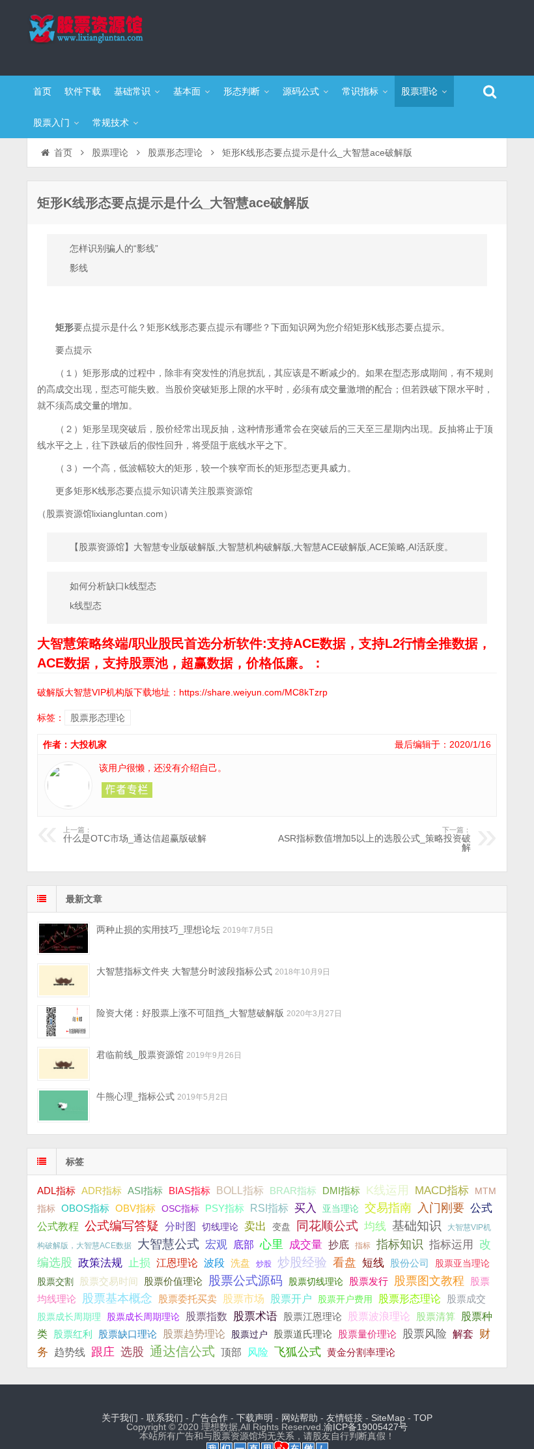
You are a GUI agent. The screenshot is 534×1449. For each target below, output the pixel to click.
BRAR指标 (293, 1191)
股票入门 (51, 122)
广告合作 (209, 1417)
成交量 (305, 1244)
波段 (214, 1262)
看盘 (344, 1262)
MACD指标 (442, 1190)
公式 (481, 1208)
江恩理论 (177, 1262)
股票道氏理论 (303, 1333)
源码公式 (301, 91)
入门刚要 (440, 1207)
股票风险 (424, 1334)
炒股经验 (302, 1262)
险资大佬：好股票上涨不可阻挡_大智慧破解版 (190, 1013)
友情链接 (344, 1417)
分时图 (180, 1226)
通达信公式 (182, 1351)
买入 (305, 1207)
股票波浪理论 (379, 1316)
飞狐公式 (297, 1351)
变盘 (281, 1227)
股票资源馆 (111, 36)
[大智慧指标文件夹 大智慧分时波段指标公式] (63, 980)
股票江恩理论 (312, 1316)
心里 (271, 1244)
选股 (132, 1351)
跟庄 (103, 1351)
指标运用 (451, 1244)
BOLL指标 (240, 1190)
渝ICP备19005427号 (366, 1427)
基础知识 (417, 1226)
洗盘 (240, 1262)
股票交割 (55, 1281)
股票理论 (419, 91)
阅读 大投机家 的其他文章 (127, 790)
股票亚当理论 (462, 1263)
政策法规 (100, 1263)
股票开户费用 (345, 1299)
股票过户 (249, 1334)
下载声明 (254, 1417)
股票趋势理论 (194, 1333)
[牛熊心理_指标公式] (63, 1105)
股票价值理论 (173, 1281)
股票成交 (466, 1298)
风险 (257, 1352)
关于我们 (120, 1417)
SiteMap (388, 1417)
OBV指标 (135, 1208)
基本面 (187, 91)
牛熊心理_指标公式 (135, 1096)
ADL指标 (56, 1191)
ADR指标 (101, 1190)
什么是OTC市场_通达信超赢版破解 (134, 835)
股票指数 (206, 1316)
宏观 (216, 1244)
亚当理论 (340, 1208)
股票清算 (435, 1316)
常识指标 (360, 91)
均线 (375, 1226)
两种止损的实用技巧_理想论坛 (158, 929)
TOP (423, 1417)
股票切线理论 (315, 1281)
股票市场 (243, 1298)
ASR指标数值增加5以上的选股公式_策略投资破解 (374, 840)
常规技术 (110, 122)
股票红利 (72, 1333)
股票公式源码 (245, 1280)
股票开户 (291, 1298)
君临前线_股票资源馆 (140, 1054)
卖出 (255, 1226)
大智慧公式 (168, 1244)
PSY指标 (224, 1208)
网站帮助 (299, 1417)
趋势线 (69, 1352)
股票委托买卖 (187, 1298)
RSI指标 (269, 1208)
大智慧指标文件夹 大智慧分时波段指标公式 (184, 971)
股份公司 (409, 1262)
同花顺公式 (327, 1226)
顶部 (231, 1352)
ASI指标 (145, 1191)
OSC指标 (180, 1208)
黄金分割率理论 (361, 1352)
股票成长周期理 (69, 1316)
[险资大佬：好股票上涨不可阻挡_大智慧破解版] (63, 1021)
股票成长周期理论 (143, 1316)
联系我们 (165, 1417)
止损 (139, 1263)
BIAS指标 (189, 1190)
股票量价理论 (367, 1334)
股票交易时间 (108, 1281)
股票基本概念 (117, 1298)
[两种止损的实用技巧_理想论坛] (63, 938)
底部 (243, 1244)
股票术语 (255, 1316)
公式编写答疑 (122, 1225)
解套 (463, 1333)
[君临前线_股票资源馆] (63, 1063)
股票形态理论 (175, 152)
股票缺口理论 (127, 1334)
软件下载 (82, 91)
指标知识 (399, 1244)
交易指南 (388, 1207)
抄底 (338, 1244)
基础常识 (132, 91)
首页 (42, 91)
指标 (363, 1245)
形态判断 (241, 91)
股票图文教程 (429, 1280)
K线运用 (387, 1190)
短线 (373, 1262)
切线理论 (220, 1227)
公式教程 (58, 1226)
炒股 (264, 1263)
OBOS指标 (85, 1208)
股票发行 (368, 1281)
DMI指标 (341, 1190)
